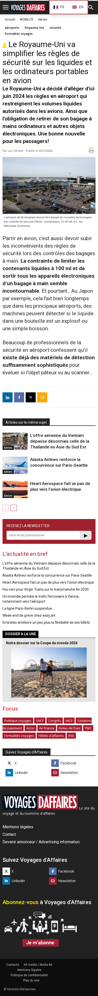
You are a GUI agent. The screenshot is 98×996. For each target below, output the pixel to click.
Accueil (10, 19)
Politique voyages (17, 720)
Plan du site (31, 980)
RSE (71, 735)
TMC (88, 728)
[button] (91, 7)
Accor (30, 728)
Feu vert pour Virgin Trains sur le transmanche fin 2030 (46, 589)
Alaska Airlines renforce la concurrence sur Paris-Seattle (47, 575)
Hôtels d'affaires (51, 735)
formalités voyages (19, 34)
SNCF (40, 720)
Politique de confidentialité (29, 975)
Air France (46, 728)
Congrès (54, 720)
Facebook (68, 763)
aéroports (12, 28)
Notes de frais (69, 728)
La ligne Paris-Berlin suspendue (27, 608)
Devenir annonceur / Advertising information (41, 842)
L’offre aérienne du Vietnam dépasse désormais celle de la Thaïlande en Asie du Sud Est (59, 441)
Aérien (42, 19)
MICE (69, 720)
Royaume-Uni (34, 28)
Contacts (12, 964)
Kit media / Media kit (38, 964)
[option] (78, 7)
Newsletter (69, 772)
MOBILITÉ (26, 19)
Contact (9, 834)
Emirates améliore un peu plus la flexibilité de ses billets (46, 622)
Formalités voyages (19, 735)
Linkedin (21, 772)
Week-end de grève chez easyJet (29, 615)
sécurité (55, 28)
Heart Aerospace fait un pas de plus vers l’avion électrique (48, 582)
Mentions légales (18, 826)
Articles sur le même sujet (26, 422)
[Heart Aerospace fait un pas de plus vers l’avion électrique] (15, 489)
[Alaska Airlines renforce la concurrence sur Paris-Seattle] (15, 465)
